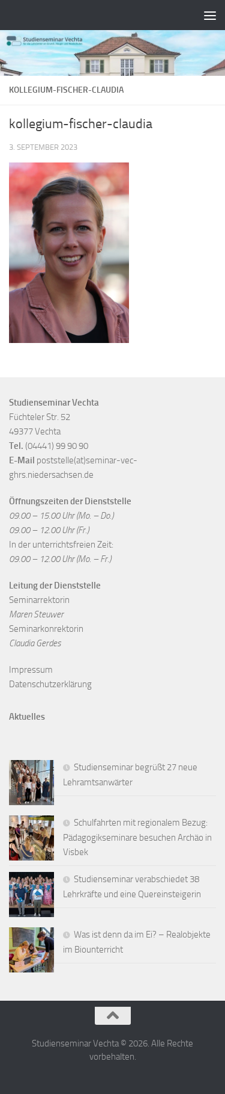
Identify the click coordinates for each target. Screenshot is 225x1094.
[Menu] (210, 15)
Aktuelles (27, 716)
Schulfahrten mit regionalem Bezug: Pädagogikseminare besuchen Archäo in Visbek (137, 837)
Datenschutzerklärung (50, 684)
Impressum (31, 669)
